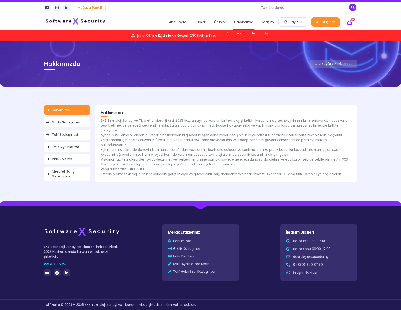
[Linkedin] (66, 7)
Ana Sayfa (178, 21)
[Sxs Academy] (76, 22)
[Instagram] (57, 7)
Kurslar (200, 21)
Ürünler (220, 21)
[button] (352, 7)
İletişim (268, 21)
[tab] (67, 110)
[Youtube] (47, 7)
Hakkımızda (243, 21)
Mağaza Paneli (90, 7)
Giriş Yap (329, 22)
